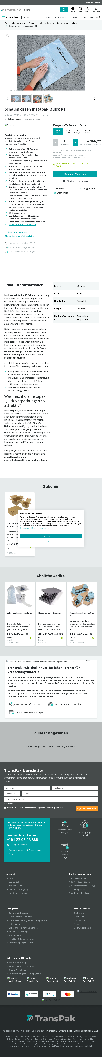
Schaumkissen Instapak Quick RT (82, 614)
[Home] (6, 23)
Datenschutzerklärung (28, 528)
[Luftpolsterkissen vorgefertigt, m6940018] (19, 596)
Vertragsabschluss (79, 878)
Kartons (16, 374)
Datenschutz (65, 1030)
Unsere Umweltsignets (18, 970)
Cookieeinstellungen (17, 893)
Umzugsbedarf (15, 935)
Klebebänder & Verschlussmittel (23, 928)
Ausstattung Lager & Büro (20, 942)
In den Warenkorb (77, 174)
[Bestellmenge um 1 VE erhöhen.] (75, 142)
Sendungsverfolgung (18, 889)
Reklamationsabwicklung (83, 885)
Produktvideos (35, 850)
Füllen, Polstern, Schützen (56, 17)
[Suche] (64, 9)
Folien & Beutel (15, 924)
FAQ (11, 853)
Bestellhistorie (15, 885)
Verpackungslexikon (17, 850)
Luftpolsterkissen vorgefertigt (19, 613)
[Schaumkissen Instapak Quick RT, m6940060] (82, 596)
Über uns (80, 913)
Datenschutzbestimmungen (30, 807)
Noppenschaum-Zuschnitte (50, 613)
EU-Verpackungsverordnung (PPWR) (24, 973)
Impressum (51, 1030)
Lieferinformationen (80, 882)
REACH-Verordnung (17, 962)
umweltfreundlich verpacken (21, 966)
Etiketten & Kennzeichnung (21, 939)
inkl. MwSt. (95, 2)
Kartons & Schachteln (33, 17)
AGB (96, 1030)
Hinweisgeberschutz (85, 928)
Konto (11, 878)
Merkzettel (13, 882)
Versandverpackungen (18, 931)
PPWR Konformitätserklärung (22, 224)
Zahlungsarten (78, 889)
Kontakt (80, 916)
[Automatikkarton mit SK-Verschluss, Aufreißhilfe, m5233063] (19, 507)
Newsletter (81, 920)
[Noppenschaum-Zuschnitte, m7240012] (51, 596)
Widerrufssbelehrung (81, 893)
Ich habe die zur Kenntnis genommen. (35, 807)
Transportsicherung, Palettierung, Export (27, 920)
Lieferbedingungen (83, 1030)
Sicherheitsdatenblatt (37, 221)
